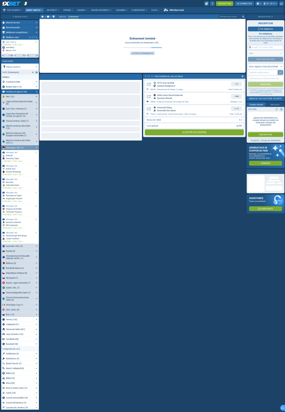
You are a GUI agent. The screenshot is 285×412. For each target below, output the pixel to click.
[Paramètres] (258, 3)
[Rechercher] (243, 16)
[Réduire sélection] (33, 72)
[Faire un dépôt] (212, 3)
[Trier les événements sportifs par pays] (36, 72)
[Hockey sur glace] (48, 16)
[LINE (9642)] (42, 16)
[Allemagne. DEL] (53, 16)
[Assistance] (281, 3)
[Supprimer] (139, 76)
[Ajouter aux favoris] (36, 42)
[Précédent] (30, 37)
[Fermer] (282, 171)
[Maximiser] (36, 22)
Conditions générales (264, 90)
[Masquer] (36, 91)
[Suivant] (36, 37)
